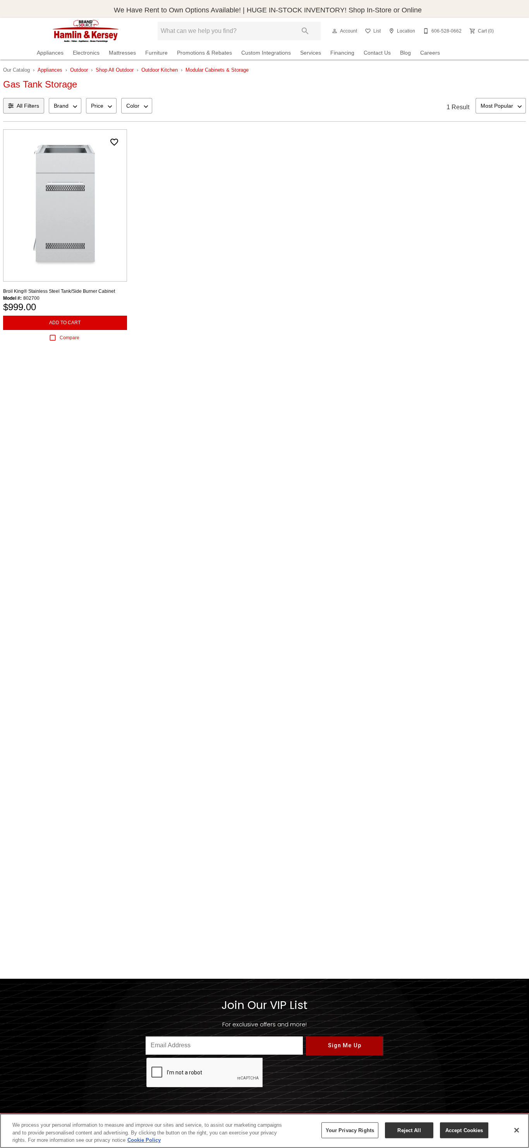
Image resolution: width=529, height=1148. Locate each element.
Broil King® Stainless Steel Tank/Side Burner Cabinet (59, 291)
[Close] (516, 1130)
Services (310, 53)
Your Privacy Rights (350, 1130)
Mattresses (122, 53)
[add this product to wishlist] (114, 142)
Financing (342, 53)
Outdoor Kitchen (159, 70)
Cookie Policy (144, 1140)
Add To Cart (65, 322)
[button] (334, 31)
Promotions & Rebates (204, 53)
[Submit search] (305, 31)
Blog (405, 53)
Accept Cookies (464, 1130)
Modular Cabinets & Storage (217, 70)
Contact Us (377, 53)
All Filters (28, 106)
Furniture (156, 53)
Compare (69, 337)
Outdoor (79, 70)
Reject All (409, 1130)
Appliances (50, 53)
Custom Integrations (266, 53)
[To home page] (85, 31)
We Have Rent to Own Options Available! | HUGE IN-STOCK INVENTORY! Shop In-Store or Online (268, 10)
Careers (430, 53)
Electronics (86, 53)
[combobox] (65, 105)
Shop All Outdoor (115, 70)
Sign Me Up (344, 1045)
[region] (264, 1131)
